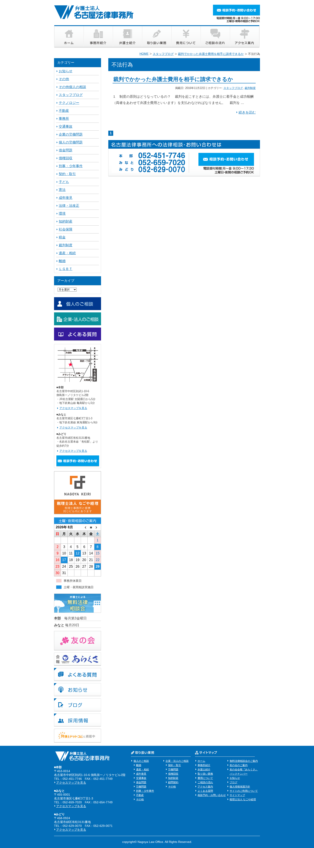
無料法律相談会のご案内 (244, 760)
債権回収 (65, 158)
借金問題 (65, 150)
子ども (64, 182)
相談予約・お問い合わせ (212, 795)
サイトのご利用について (244, 790)
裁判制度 (250, 88)
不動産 (64, 110)
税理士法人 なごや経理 (243, 799)
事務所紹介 (204, 765)
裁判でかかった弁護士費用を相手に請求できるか (173, 79)
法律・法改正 (69, 205)
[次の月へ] (97, 527)
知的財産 (65, 221)
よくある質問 (205, 790)
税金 (62, 237)
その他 (64, 79)
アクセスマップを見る (73, 408)
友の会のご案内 (239, 765)
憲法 (62, 190)
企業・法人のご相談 (177, 760)
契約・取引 (67, 174)
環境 (62, 213)
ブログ (233, 782)
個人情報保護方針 (240, 786)
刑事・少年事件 (71, 166)
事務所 (64, 118)
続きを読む (247, 112)
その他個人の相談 (72, 87)
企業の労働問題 (71, 134)
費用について (205, 778)
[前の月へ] (84, 527)
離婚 (62, 261)
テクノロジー (69, 103)
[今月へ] (91, 527)
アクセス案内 (205, 786)
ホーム (201, 760)
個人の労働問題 (71, 142)
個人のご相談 (141, 760)
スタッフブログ (233, 88)
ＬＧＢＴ (65, 269)
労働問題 (141, 786)
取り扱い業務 (205, 773)
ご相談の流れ (205, 782)
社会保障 (65, 229)
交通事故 (65, 126)
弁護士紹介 (204, 769)
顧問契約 (173, 782)
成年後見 (65, 197)
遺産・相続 (67, 253)
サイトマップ (237, 795)
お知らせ (65, 71)
